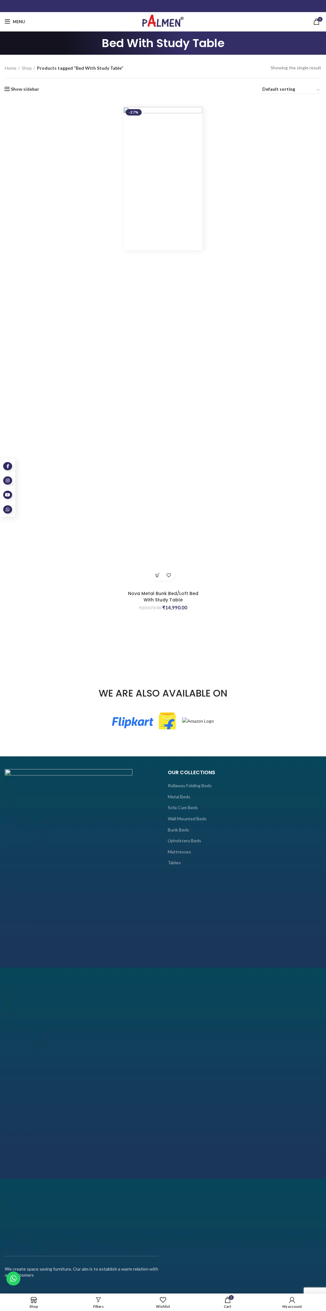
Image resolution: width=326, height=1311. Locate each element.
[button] (157, 575)
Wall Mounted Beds (187, 818)
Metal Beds (179, 796)
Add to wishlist (168, 575)
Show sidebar (25, 89)
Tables (174, 862)
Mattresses (179, 851)
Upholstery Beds (184, 840)
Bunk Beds (178, 829)
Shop (27, 68)
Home (11, 68)
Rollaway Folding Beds (190, 785)
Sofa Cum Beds (183, 807)
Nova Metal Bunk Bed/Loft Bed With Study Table (163, 596)
